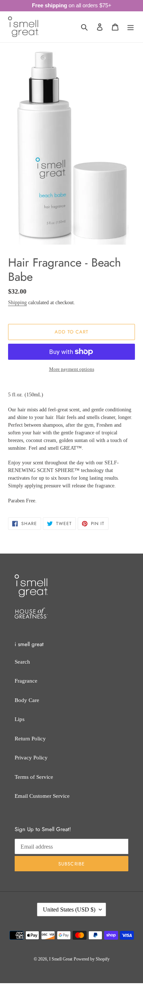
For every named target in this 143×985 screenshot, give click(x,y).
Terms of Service (34, 777)
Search (22, 662)
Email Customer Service (42, 796)
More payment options (71, 369)
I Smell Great (60, 959)
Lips (20, 719)
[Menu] (130, 27)
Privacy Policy (31, 758)
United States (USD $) (69, 909)
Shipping (17, 302)
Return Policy (30, 738)
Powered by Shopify (92, 959)
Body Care (27, 700)
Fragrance (26, 681)
